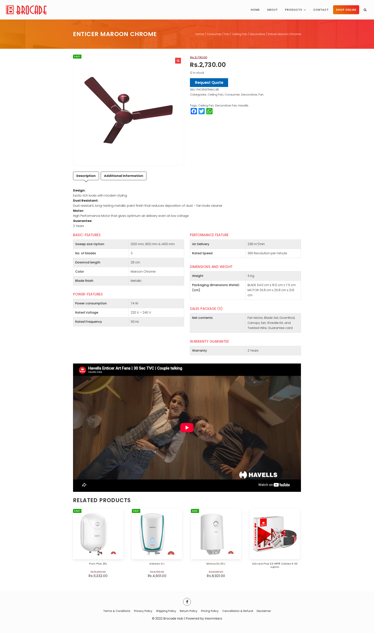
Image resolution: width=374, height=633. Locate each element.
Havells (243, 105)
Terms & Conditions (116, 611)
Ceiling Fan (239, 34)
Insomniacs (213, 618)
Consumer (214, 34)
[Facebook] (187, 602)
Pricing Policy (210, 611)
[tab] (86, 176)
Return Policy (188, 611)
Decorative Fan (226, 105)
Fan (226, 34)
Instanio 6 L (157, 564)
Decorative (257, 34)
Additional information (123, 176)
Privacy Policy (143, 611)
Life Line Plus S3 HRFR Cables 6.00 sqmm (275, 565)
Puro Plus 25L (98, 564)
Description (86, 176)
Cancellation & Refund (237, 611)
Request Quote (209, 82)
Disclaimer (264, 611)
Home (200, 34)
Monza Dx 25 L (215, 564)
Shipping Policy (166, 611)
